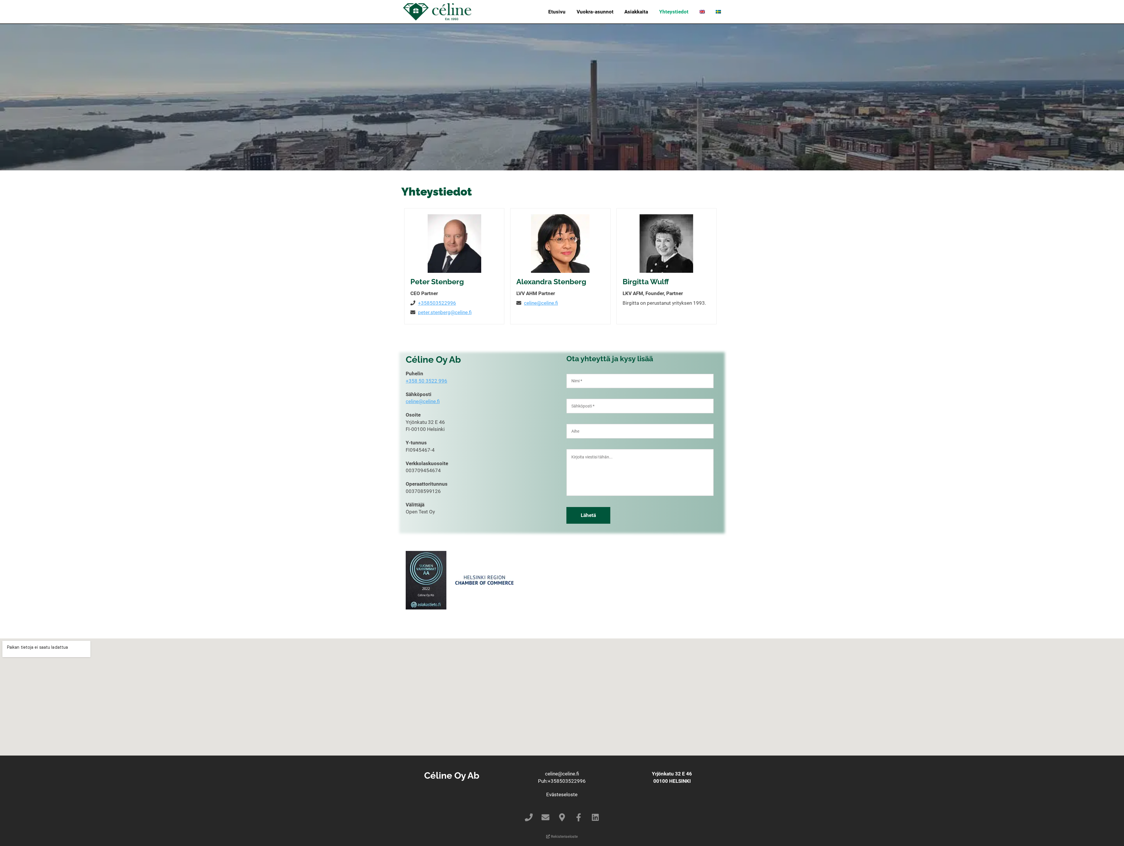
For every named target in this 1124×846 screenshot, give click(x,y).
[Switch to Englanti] (702, 12)
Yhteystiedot (673, 12)
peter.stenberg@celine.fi (445, 312)
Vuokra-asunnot (595, 12)
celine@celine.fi (541, 303)
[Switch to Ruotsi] (718, 12)
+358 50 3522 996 (426, 381)
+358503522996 (437, 303)
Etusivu (557, 12)
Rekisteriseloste (564, 836)
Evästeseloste (562, 794)
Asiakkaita (636, 12)
